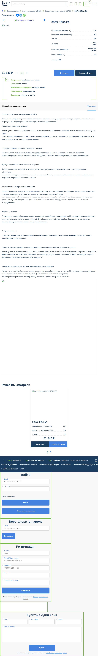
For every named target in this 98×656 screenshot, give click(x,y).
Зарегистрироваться (26, 511)
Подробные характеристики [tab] (14, 106)
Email (6, 479)
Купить (42, 648)
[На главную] (6, 3)
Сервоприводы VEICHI (31, 11)
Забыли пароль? (8, 496)
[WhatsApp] (24, 15)
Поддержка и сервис (28, 465)
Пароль (7, 486)
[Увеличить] (27, 73)
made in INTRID (88, 469)
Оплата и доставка (9, 465)
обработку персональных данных (56, 653)
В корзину (64, 73)
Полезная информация (49, 465)
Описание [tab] (91, 106)
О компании (66, 465)
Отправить (8, 536)
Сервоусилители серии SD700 (58, 11)
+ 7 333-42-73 (71, 4)
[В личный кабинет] (80, 4)
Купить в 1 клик (85, 73)
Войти (25, 503)
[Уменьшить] (17, 73)
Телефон (7, 565)
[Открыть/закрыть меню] (94, 4)
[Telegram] (20, 15)
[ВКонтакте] (17, 15)
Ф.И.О (6, 551)
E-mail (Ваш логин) (11, 558)
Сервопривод (13, 11)
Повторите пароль (11, 580)
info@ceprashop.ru (75, 4)
